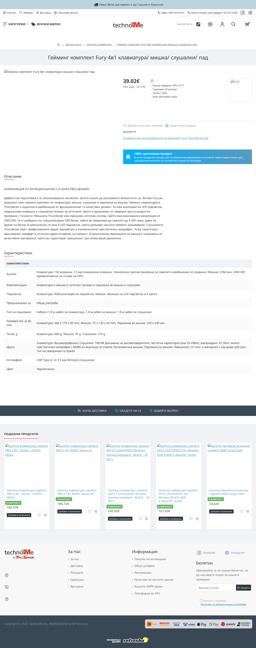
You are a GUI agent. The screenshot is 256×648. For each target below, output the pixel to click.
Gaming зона (73, 44)
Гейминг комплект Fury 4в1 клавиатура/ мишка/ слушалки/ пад (157, 44)
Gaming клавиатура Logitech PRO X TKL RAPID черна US (77, 492)
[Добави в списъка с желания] (39, 515)
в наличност (13, 502)
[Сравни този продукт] (45, 514)
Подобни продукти (21, 434)
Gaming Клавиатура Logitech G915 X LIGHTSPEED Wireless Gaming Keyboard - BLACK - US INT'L (129, 495)
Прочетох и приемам (223, 602)
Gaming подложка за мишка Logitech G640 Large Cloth (228, 492)
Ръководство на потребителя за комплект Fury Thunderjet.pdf (165, 138)
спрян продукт (163, 81)
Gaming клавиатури (99, 44)
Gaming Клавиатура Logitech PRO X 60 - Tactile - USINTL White (27, 493)
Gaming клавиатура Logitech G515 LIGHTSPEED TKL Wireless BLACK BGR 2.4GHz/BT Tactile (178, 495)
